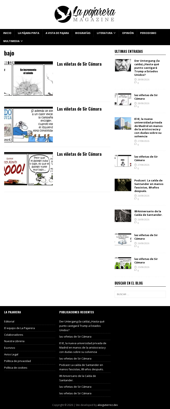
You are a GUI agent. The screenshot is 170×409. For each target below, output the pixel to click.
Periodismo (148, 33)
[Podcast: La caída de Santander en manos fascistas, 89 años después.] (123, 189)
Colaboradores (13, 335)
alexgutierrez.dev (107, 405)
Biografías (82, 33)
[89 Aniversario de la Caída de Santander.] (123, 220)
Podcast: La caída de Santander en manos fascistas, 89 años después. (148, 186)
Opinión (128, 33)
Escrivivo (9, 348)
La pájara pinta (28, 33)
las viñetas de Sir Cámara (146, 96)
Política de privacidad (17, 361)
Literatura (104, 33)
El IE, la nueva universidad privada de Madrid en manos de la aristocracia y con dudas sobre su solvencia (148, 127)
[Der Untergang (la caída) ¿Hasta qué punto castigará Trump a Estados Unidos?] (123, 69)
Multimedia (11, 41)
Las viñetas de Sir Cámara (79, 64)
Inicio (7, 33)
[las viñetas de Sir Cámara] (123, 103)
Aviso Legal (11, 354)
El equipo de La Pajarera (19, 328)
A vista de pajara (57, 33)
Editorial (9, 321)
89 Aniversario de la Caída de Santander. (148, 213)
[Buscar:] (140, 294)
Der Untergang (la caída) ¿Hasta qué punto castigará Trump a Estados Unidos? (147, 68)
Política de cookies (15, 367)
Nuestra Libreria (14, 341)
